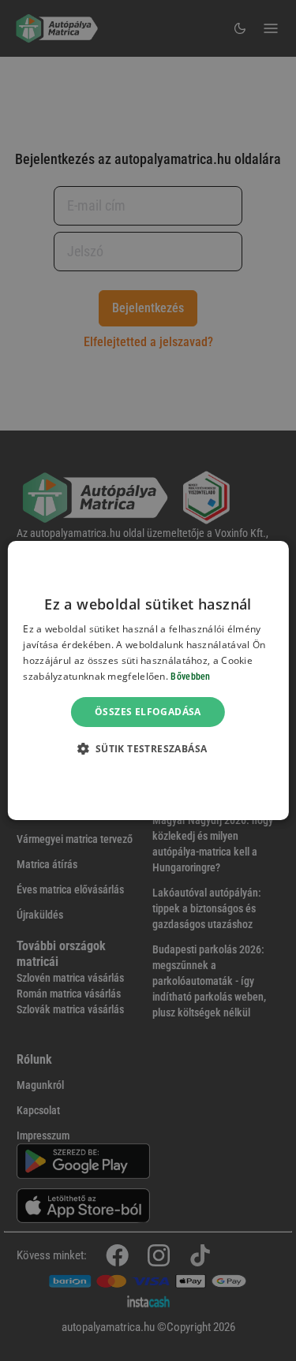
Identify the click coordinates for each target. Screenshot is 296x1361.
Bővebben (190, 676)
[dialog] (147, 680)
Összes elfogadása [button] (148, 711)
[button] (147, 748)
